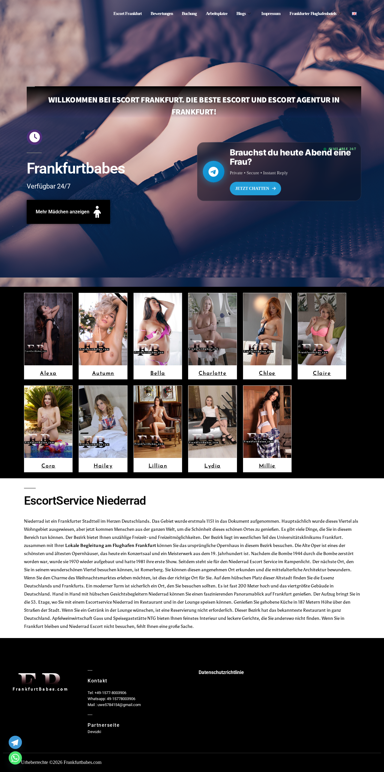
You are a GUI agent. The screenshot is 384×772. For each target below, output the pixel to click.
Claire (322, 373)
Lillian (157, 466)
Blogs (241, 13)
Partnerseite (104, 725)
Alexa (48, 373)
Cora (48, 466)
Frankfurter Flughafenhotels (313, 13)
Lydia (212, 466)
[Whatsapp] (15, 758)
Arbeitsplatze (217, 13)
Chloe (267, 373)
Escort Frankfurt (127, 13)
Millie (267, 466)
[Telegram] (15, 742)
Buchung (189, 13)
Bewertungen (162, 13)
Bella (157, 373)
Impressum (270, 13)
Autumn (103, 373)
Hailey (103, 466)
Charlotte (213, 373)
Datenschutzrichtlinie (221, 672)
